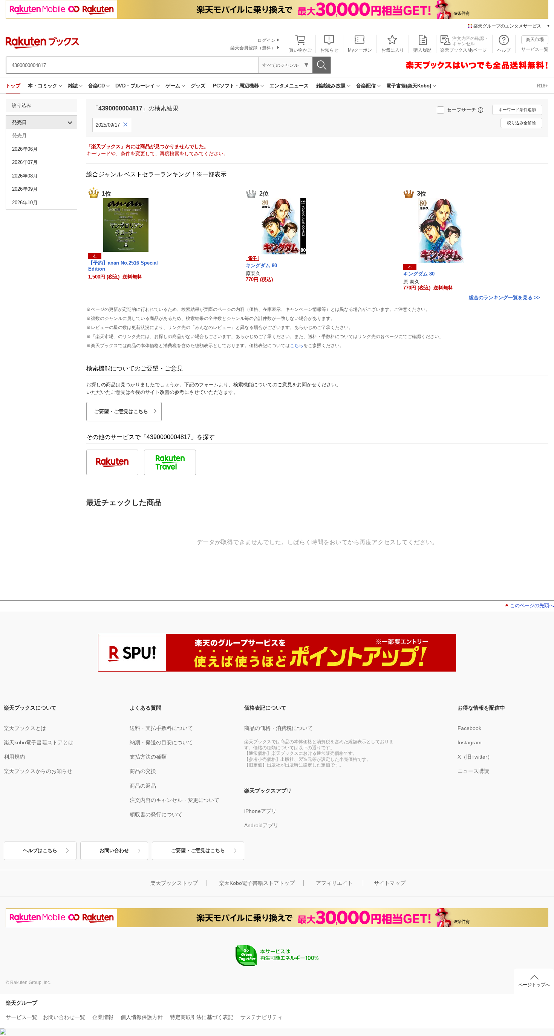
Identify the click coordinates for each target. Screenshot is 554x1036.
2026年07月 (25, 162)
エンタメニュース (289, 86)
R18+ (542, 86)
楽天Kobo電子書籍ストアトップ (257, 883)
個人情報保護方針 (142, 1017)
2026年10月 (25, 202)
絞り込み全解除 (521, 123)
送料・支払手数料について (161, 728)
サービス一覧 (534, 49)
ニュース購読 (473, 771)
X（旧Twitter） (475, 757)
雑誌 (73, 86)
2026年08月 (25, 176)
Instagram (470, 742)
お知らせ (329, 50)
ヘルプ (504, 50)
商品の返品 (143, 786)
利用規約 (14, 757)
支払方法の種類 (148, 757)
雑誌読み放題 (331, 86)
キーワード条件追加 (517, 109)
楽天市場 (535, 39)
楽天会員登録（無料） (252, 48)
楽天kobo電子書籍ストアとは (38, 742)
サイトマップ (390, 883)
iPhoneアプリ (260, 811)
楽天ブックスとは (25, 728)
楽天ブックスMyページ (463, 50)
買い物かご (300, 50)
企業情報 (102, 1017)
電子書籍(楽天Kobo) (408, 86)
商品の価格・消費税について (278, 728)
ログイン (266, 40)
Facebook (469, 728)
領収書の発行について (156, 814)
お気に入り (392, 50)
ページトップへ (534, 984)
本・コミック (42, 86)
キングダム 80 (261, 265)
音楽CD (96, 86)
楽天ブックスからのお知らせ (38, 771)
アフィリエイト (334, 883)
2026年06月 (25, 149)
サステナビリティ (261, 1017)
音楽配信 (366, 86)
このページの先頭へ (532, 605)
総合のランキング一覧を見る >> (504, 297)
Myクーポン (360, 50)
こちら (296, 345)
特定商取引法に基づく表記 (201, 1017)
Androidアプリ (261, 825)
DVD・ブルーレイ (135, 86)
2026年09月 (25, 189)
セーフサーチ (461, 110)
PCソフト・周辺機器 (236, 86)
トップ (13, 86)
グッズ (198, 86)
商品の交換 (143, 771)
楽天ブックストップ (174, 883)
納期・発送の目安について (161, 742)
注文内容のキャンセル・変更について (174, 800)
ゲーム (172, 86)
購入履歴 (422, 50)
